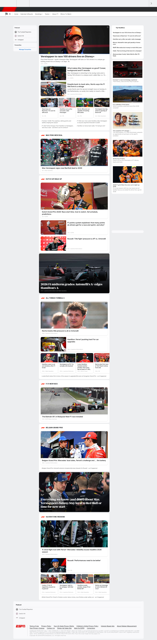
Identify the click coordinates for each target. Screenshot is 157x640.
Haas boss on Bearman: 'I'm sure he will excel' (127, 36)
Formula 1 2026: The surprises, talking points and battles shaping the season (56, 121)
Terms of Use (34, 626)
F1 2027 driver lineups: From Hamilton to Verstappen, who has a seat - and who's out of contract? (57, 126)
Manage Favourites (25, 49)
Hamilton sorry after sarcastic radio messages (127, 39)
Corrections (91, 628)
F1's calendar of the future (121, 104)
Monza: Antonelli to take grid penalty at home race (126, 43)
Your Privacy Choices (37, 628)
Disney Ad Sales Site (64, 628)
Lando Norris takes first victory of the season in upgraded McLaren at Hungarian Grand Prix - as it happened (74, 376)
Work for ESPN (79, 628)
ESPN (9, 9)
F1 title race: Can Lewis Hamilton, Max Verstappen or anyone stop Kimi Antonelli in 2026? (92, 121)
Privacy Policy (46, 626)
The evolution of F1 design (121, 131)
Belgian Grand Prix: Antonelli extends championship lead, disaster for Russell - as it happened (69, 468)
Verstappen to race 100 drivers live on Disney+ (127, 32)
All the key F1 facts (119, 158)
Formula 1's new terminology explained (125, 80)
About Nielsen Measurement (127, 626)
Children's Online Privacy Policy (87, 626)
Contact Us (51, 628)
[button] (146, 9)
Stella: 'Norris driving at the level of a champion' (127, 51)
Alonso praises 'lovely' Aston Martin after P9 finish (126, 55)
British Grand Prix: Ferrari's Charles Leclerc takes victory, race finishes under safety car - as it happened (73, 597)
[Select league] (10, 3)
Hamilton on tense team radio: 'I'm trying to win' (91, 126)
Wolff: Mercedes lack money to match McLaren (127, 47)
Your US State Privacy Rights (64, 626)
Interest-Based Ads (107, 626)
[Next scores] (151, 3)
